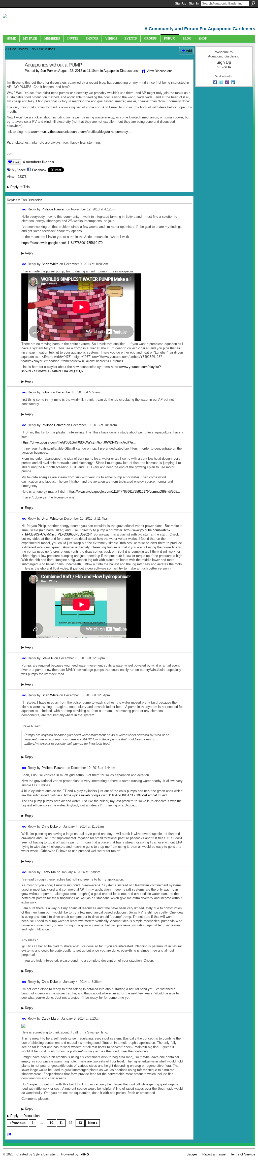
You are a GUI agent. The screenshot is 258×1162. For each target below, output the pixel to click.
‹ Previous (17, 1123)
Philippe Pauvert (54, 209)
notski (46, 392)
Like (16, 162)
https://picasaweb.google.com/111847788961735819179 (62, 243)
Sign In (194, 3)
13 (80, 1123)
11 (61, 1123)
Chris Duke (50, 826)
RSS (9, 1135)
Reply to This (18, 187)
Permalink (24, 209)
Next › (92, 1123)
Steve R (47, 658)
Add (189, 51)
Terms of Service (242, 1154)
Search (253, 3)
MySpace (19, 170)
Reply (27, 253)
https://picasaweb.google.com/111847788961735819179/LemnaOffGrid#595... (124, 491)
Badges (192, 1154)
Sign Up (180, 3)
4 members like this (38, 162)
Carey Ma (49, 872)
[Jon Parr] (14, 76)
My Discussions (43, 49)
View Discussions (160, 71)
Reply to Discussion (23, 1116)
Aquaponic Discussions (121, 71)
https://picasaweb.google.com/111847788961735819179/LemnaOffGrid (115, 795)
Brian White (50, 264)
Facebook (39, 170)
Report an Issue (213, 1154)
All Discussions (16, 49)
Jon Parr (47, 71)
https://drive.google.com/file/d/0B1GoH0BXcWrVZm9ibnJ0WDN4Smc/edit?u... (78, 442)
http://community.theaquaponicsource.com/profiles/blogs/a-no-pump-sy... (78, 132)
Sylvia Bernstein (45, 1154)
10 (51, 1123)
